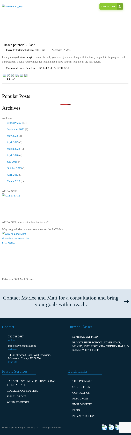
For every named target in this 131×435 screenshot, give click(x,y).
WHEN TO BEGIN (18, 402)
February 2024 (15, 122)
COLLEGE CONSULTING (22, 390)
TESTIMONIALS (82, 381)
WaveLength (26, 57)
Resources (80, 398)
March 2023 (13, 148)
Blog (76, 410)
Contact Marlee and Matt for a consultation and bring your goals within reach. (61, 301)
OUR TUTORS (81, 386)
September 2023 (15, 129)
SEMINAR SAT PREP (85, 336)
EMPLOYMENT (82, 404)
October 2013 (14, 168)
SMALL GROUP (16, 396)
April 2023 (13, 142)
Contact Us (108, 6)
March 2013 (13, 181)
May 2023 (12, 135)
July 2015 (12, 161)
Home (12, 27)
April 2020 (13, 155)
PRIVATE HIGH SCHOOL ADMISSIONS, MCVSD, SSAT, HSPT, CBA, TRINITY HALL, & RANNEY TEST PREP (100, 346)
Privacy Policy (83, 415)
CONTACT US (81, 392)
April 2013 (13, 174)
